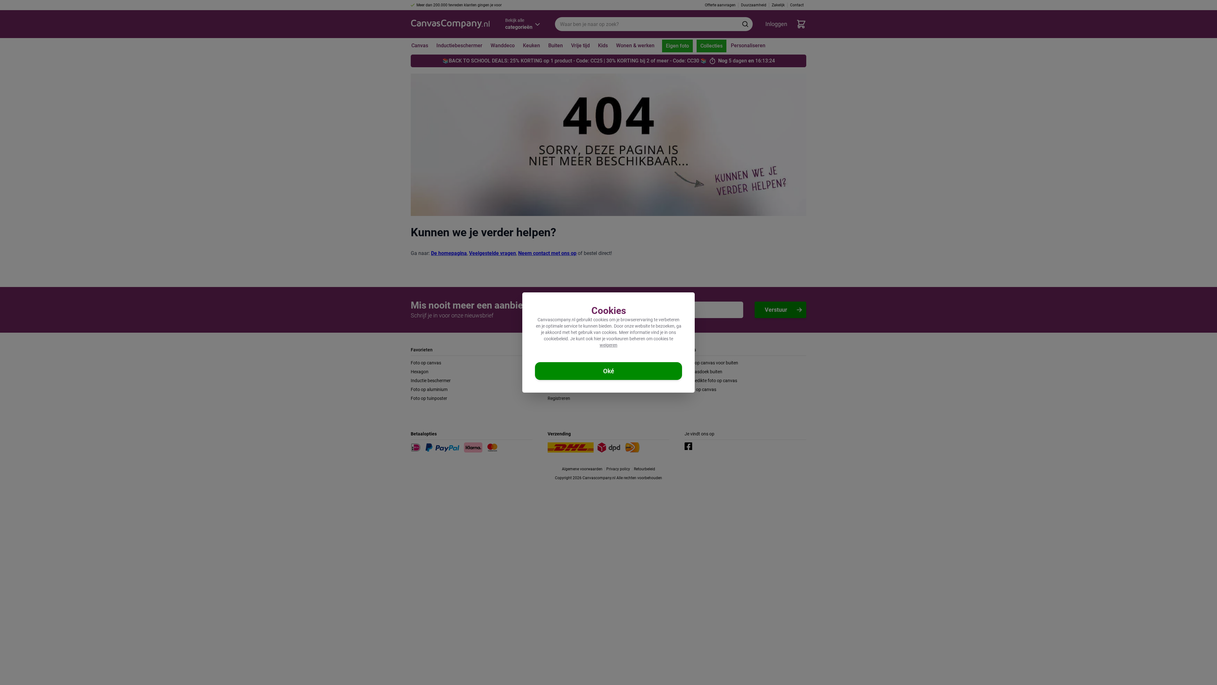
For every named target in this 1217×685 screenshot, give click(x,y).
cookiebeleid (556, 338)
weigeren (608, 345)
